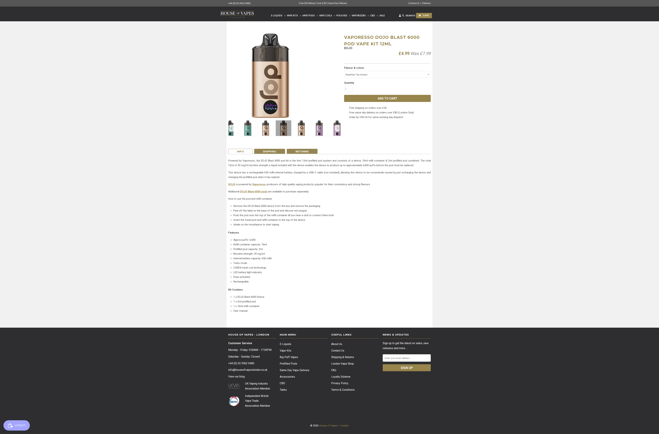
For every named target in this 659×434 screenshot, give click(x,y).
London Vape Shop (342, 363)
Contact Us (413, 3)
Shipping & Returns (342, 357)
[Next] (337, 128)
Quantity (349, 82)
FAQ (333, 370)
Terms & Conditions (343, 389)
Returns (302, 151)
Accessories (287, 376)
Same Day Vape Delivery (294, 370)
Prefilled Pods (288, 363)
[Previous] (231, 128)
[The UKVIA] (234, 388)
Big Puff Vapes (289, 357)
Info (240, 151)
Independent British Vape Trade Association (257, 401)
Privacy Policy (339, 383)
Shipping (269, 151)
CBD (282, 383)
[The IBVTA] (234, 405)
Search (410, 15)
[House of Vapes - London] (237, 14)
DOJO (231, 184)
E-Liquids (285, 344)
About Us (336, 344)
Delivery (426, 3)
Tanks (283, 389)
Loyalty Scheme (340, 376)
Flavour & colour (354, 67)
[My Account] (400, 16)
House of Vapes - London (334, 425)
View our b (236, 376)
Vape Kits (285, 350)
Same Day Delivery (337, 3)
